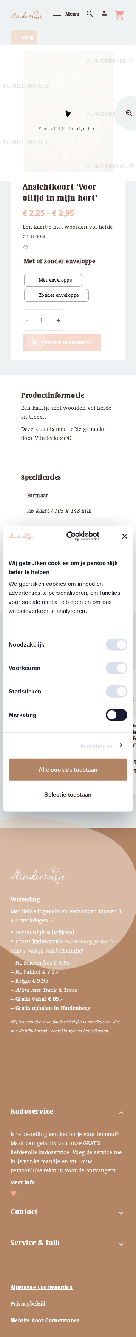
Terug (24, 37)
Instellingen (96, 745)
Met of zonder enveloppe (59, 261)
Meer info (23, 1182)
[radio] (53, 280)
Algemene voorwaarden (42, 1287)
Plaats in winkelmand (67, 342)
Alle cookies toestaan (68, 769)
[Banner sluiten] (124, 536)
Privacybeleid (28, 1303)
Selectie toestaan (67, 794)
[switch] (109, 665)
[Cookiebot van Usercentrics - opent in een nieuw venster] (79, 536)
